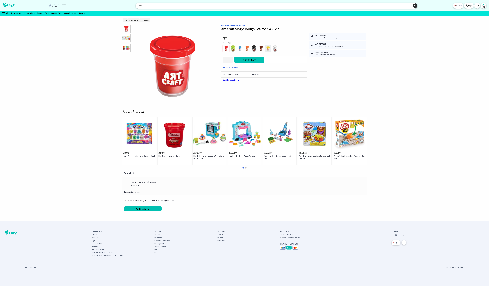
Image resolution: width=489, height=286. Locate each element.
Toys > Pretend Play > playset (103, 252)
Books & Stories (98, 243)
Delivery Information (162, 240)
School (94, 235)
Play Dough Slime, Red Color (169, 156)
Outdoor (95, 237)
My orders (221, 240)
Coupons (157, 252)
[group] (126, 29)
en (404, 242)
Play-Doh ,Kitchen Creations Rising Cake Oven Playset (208, 157)
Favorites (221, 237)
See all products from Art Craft (233, 26)
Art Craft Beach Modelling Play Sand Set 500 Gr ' (349, 157)
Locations (158, 237)
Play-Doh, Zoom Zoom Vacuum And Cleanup (277, 157)
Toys (93, 240)
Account (220, 235)
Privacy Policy (159, 243)
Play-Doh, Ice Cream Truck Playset (242, 156)
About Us (157, 235)
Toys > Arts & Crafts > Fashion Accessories (108, 255)
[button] (243, 168)
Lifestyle (95, 246)
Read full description (231, 80)
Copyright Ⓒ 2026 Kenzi (455, 267)
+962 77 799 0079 (286, 235)
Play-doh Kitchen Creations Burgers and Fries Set (314, 157)
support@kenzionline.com (290, 237)
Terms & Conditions (161, 246)
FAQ (156, 249)
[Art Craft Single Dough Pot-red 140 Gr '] (172, 66)
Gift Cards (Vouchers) (100, 249)
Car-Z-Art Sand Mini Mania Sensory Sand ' (139, 157)
